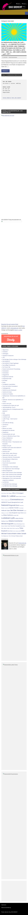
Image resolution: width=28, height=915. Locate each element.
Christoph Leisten (7, 499)
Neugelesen (5, 432)
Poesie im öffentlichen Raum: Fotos (11, 436)
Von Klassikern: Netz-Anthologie (10, 466)
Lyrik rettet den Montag (7, 422)
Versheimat (5, 464)
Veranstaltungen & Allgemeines (10, 459)
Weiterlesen (5, 70)
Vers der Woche (6, 461)
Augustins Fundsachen (8, 355)
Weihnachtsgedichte (7, 470)
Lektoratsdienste (14, 328)
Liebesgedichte (6, 415)
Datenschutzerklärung (6, 907)
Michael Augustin (7, 524)
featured (4, 505)
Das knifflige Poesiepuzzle (8, 365)
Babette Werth (19, 496)
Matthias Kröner (4, 521)
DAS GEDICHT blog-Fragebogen (10, 363)
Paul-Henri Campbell (15, 526)
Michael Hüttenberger (18, 523)
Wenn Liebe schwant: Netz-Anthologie (11, 476)
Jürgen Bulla (20, 512)
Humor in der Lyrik (6, 403)
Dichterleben (5, 372)
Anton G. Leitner (18, 330)
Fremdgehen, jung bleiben (8, 384)
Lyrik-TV (4, 426)
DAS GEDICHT (6, 361)
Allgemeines (5, 349)
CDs (3, 357)
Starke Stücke (12, 528)
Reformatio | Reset (6, 440)
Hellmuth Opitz (5, 510)
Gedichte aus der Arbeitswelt (9, 390)
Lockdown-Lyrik (6, 417)
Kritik (3, 413)
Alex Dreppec (9, 493)
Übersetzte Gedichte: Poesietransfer (11, 457)
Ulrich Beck (10, 531)
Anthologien (5, 353)
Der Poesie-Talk (6, 367)
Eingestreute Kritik (6, 378)
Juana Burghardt (13, 512)
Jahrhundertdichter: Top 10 (8, 407)
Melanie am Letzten (7, 428)
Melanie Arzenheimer (16, 521)
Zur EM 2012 (5, 482)
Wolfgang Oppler (19, 535)
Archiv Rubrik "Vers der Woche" (12, 97)
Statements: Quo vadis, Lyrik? (9, 455)
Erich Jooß (20, 502)
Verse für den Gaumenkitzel (9, 463)
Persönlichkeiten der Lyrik (8, 434)
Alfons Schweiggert (17, 493)
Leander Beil (15, 515)
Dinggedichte (5, 374)
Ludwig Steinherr (19, 518)
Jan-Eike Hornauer (17, 510)
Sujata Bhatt (17, 528)
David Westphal (12, 502)
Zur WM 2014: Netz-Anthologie (9, 486)
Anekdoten (5, 351)
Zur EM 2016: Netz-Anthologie (9, 484)
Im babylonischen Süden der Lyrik (14, 75)
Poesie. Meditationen (7, 438)
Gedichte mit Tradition (7, 394)
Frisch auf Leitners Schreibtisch (10, 386)
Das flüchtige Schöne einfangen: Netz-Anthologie (14, 359)
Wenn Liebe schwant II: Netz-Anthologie (12, 472)
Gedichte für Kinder (7, 392)
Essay (3, 75)
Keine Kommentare (13, 57)
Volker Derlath (21, 533)
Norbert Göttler (7, 526)
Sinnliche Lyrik (6, 451)
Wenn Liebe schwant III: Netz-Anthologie (12, 474)
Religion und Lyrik (6, 445)
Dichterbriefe (5, 371)
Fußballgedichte (6, 388)
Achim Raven (3, 493)
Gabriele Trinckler (14, 508)
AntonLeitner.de (22, 543)
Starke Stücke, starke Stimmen (9, 453)
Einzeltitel (4, 380)
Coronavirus (15, 499)
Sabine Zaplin (7, 528)
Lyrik (3, 420)
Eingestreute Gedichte (7, 376)
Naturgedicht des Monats (8, 430)
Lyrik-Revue (5, 424)
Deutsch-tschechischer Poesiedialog (11, 369)
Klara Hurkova (8, 515)
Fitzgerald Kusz (13, 505)
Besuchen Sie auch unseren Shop (9, 324)
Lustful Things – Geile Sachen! (9, 418)
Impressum (3, 904)
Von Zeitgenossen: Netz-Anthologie (11, 468)
